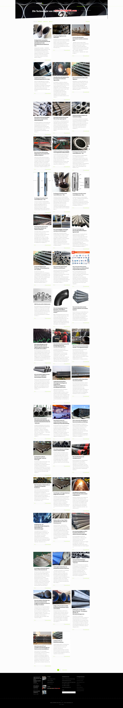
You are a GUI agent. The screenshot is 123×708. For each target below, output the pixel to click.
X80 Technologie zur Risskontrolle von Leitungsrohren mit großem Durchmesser (42, 486)
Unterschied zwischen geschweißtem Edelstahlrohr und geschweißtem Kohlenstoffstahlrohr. (41, 119)
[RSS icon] (63, 704)
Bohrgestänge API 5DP (80, 690)
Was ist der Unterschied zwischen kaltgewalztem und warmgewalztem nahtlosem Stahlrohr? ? (41, 154)
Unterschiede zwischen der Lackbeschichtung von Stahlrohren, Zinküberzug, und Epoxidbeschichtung (61, 422)
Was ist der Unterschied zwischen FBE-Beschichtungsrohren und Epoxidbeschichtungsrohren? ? (61, 345)
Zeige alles (88, 21)
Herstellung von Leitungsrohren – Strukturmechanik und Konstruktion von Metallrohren (80, 494)
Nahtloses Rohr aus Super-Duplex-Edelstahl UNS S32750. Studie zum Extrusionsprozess (60, 522)
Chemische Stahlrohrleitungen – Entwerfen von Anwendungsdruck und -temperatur (80, 561)
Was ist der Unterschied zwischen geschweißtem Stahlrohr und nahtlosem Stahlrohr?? (41, 228)
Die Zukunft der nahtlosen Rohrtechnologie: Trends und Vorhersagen (40, 458)
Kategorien (40, 21)
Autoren (51, 21)
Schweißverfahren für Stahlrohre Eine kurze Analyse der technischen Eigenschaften (61, 79)
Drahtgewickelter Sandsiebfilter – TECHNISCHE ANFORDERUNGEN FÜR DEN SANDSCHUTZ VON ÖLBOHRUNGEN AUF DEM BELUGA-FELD (42, 43)
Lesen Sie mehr (67, 50)
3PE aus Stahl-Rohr (80, 687)
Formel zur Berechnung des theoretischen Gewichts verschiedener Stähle (80, 39)
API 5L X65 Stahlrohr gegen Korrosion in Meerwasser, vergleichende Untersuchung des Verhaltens (42, 376)
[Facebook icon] (59, 704)
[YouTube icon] (61, 704)
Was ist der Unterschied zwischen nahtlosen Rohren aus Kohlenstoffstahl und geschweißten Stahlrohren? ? (81, 268)
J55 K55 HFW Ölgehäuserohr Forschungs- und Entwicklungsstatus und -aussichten (41, 268)
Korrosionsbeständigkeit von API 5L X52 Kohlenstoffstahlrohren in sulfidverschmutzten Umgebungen (80, 533)
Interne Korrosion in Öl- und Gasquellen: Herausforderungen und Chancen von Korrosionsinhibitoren (41, 648)
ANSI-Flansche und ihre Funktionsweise (42, 304)
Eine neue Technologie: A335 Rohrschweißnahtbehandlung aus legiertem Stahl (80, 231)
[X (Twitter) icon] (60, 704)
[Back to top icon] (61, 700)
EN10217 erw (79, 685)
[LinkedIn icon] (62, 704)
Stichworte (45, 21)
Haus (78, 10)
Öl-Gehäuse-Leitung (80, 680)
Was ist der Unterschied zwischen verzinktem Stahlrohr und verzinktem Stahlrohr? (80, 308)
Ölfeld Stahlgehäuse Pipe (80, 682)
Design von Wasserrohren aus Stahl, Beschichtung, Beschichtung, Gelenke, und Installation (61, 607)
